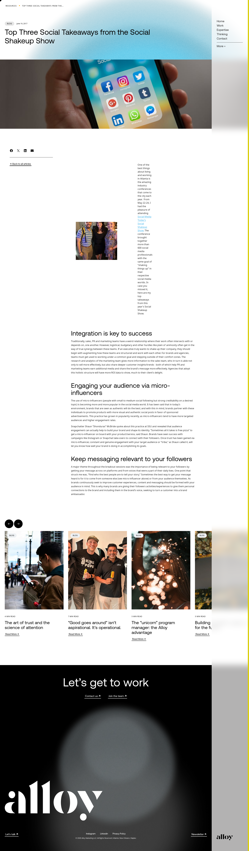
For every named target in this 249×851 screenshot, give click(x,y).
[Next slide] (18, 523)
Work (220, 25)
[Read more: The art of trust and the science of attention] (34, 583)
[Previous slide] (9, 523)
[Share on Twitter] (18, 150)
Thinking (222, 34)
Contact (222, 38)
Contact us (91, 695)
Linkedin (104, 833)
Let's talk (10, 834)
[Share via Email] (32, 150)
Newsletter (198, 834)
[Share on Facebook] (11, 150)
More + (221, 46)
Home (220, 21)
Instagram (91, 833)
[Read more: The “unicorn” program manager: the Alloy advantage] (161, 586)
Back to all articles (21, 164)
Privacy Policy (119, 833)
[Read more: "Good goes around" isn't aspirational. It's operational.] (97, 583)
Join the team (116, 695)
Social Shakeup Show (142, 227)
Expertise (223, 29)
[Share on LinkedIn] (25, 150)
